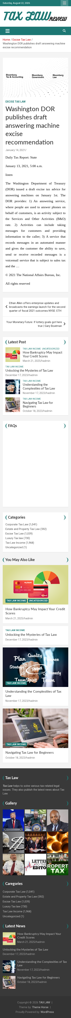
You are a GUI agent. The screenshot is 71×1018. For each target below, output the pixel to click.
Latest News (15, 926)
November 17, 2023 (34, 393)
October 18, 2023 (32, 410)
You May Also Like (20, 560)
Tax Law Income (32, 348)
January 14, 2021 (15, 150)
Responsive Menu (64, 3)
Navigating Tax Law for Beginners (29, 752)
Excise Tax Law (15, 101)
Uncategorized (51, 348)
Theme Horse (40, 1007)
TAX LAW (44, 1002)
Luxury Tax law (14, 538)
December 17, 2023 (16, 375)
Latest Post (17, 342)
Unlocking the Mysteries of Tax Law (29, 370)
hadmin (46, 360)
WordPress (47, 1012)
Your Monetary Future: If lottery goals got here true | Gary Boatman (34, 324)
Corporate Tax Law (16, 524)
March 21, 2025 (31, 360)
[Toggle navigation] (7, 31)
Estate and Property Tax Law (22, 529)
